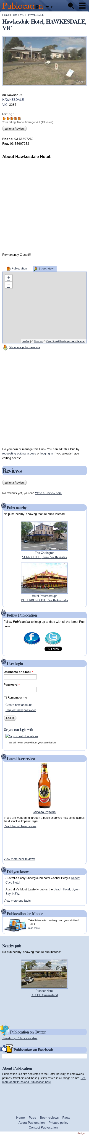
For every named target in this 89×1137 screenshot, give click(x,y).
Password (12, 684)
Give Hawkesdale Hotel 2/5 (8, 118)
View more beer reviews (19, 859)
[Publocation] (23, 9)
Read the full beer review (20, 826)
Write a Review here (48, 493)
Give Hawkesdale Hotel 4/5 (16, 118)
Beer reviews (49, 1117)
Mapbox (38, 341)
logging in (46, 453)
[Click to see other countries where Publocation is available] (49, 7)
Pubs (14, 15)
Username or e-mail (18, 672)
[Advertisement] (44, 204)
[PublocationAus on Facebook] (31, 644)
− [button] (8, 285)
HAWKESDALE (35, 15)
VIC (22, 15)
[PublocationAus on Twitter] (53, 644)
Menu (82, 5)
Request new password (20, 710)
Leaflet (25, 341)
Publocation (19, 268)
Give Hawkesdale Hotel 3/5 (12, 118)
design (81, 1133)
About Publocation (31, 1122)
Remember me (17, 697)
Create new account (18, 705)
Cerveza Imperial (44, 812)
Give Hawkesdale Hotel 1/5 (4, 118)
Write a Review (14, 128)
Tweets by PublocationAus (19, 1038)
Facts (66, 1117)
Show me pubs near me (24, 347)
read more (34, 928)
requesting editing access (19, 453)
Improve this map (74, 341)
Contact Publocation (43, 1127)
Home (5, 15)
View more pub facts (17, 900)
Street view (46, 268)
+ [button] (8, 278)
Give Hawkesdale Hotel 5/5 (20, 118)
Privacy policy (58, 1122)
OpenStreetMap (55, 341)
